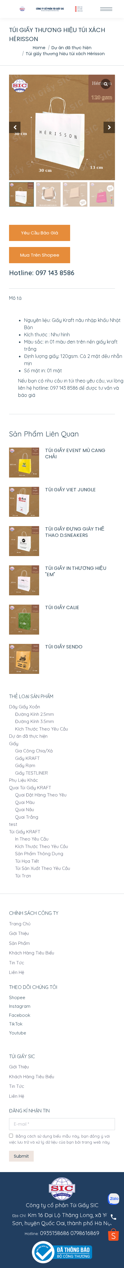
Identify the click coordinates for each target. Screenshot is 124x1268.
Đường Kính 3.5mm (34, 721)
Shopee (17, 997)
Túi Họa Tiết (27, 861)
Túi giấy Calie (62, 608)
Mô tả (15, 298)
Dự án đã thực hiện (28, 736)
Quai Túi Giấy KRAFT (30, 787)
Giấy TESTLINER (31, 773)
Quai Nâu (24, 809)
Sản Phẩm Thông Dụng (39, 853)
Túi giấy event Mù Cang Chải (75, 454)
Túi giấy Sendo (63, 647)
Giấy (13, 743)
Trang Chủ (20, 924)
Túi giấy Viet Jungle (70, 490)
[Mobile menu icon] (106, 9)
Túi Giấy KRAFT (24, 832)
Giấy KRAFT (27, 758)
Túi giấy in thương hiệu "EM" (75, 571)
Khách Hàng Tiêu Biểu (31, 953)
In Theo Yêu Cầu (31, 839)
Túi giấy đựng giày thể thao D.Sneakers (74, 532)
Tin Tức (16, 963)
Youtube (17, 1033)
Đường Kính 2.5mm (34, 714)
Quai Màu (25, 802)
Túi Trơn (23, 876)
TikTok (16, 1024)
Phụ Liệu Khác (23, 780)
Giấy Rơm (25, 765)
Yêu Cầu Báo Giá (39, 233)
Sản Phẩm (19, 943)
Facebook (19, 1015)
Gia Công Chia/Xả (34, 751)
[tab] (62, 295)
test (13, 824)
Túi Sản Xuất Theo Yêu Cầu (42, 868)
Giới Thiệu (19, 933)
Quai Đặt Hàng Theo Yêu (41, 795)
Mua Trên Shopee (39, 255)
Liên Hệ (16, 972)
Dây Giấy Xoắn (24, 707)
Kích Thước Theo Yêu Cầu (41, 729)
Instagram (19, 1006)
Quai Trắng (26, 817)
